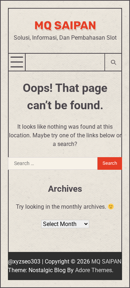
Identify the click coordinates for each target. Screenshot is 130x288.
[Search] (112, 62)
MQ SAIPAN (65, 25)
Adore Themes (93, 270)
